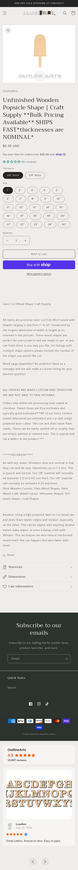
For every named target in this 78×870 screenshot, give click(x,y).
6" (8, 198)
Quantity (7, 233)
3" (32, 190)
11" (8, 207)
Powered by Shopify (47, 734)
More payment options (39, 274)
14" (48, 207)
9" (45, 198)
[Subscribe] (66, 658)
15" (61, 207)
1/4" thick (35, 175)
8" (33, 198)
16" (9, 216)
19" (49, 216)
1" (8, 190)
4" (45, 190)
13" (35, 207)
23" (36, 224)
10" (59, 198)
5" (57, 190)
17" (22, 216)
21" (8, 224)
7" (21, 198)
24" (50, 224)
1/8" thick (13, 175)
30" (64, 224)
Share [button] (10, 555)
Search (12, 687)
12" (21, 207)
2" (20, 190)
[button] (5, 13)
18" (35, 216)
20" (63, 216)
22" (22, 224)
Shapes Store (34, 734)
